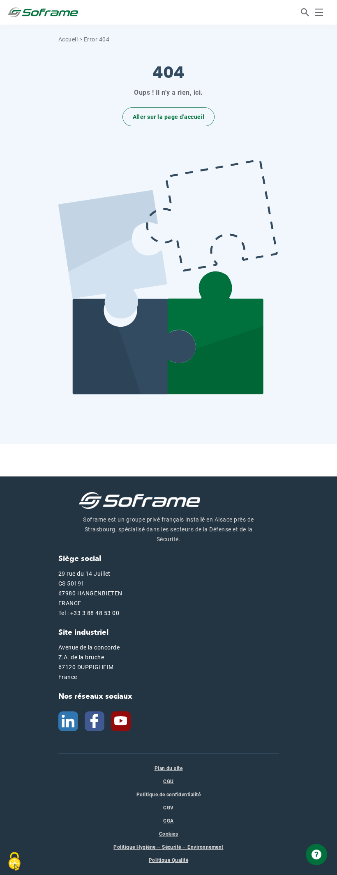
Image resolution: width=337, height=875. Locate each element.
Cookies (168, 834)
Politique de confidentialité (168, 795)
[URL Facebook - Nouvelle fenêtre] (94, 720)
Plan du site (169, 768)
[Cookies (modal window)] (14, 861)
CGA (168, 821)
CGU (168, 781)
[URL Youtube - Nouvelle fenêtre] (124, 720)
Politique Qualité (168, 860)
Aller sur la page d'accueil (169, 117)
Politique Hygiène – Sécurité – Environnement (168, 847)
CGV (168, 808)
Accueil (68, 39)
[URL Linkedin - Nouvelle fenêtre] (68, 720)
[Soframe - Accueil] (43, 12)
